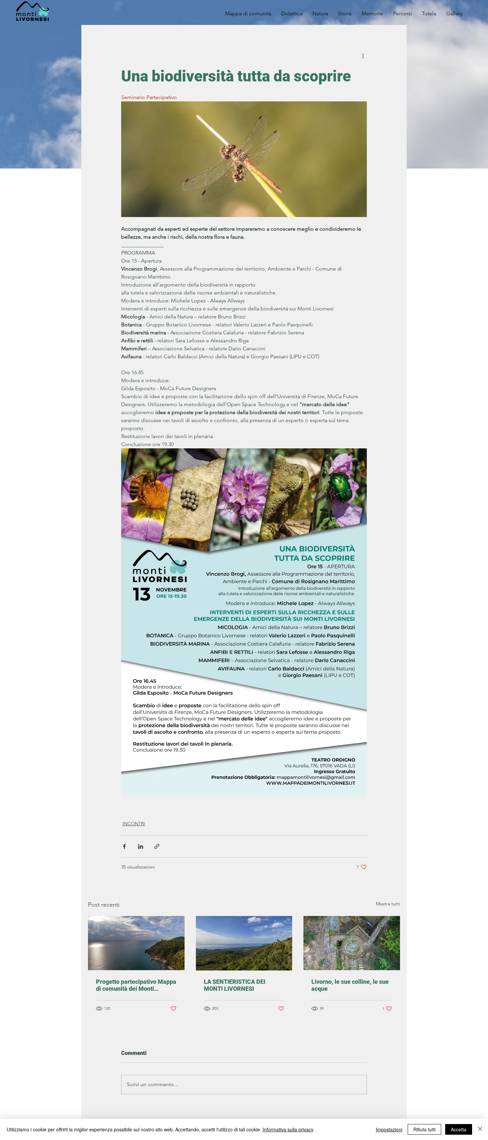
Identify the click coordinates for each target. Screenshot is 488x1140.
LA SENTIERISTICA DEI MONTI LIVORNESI (234, 985)
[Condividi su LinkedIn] (140, 846)
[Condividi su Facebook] (124, 846)
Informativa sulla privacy (288, 1129)
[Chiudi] (480, 1129)
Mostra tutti (388, 904)
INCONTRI (133, 824)
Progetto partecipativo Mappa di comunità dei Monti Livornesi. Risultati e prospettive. (136, 985)
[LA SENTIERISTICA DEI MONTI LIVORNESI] (244, 943)
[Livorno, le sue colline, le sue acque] (351, 943)
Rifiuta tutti (424, 1129)
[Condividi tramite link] (157, 846)
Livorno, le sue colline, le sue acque (350, 985)
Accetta (458, 1129)
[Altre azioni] (363, 55)
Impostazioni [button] (389, 1129)
